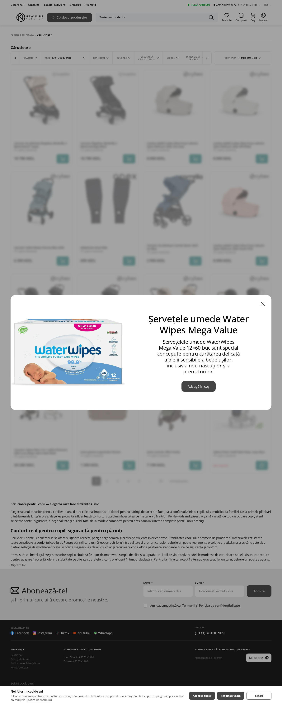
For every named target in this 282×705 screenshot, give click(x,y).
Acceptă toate (202, 696)
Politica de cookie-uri (39, 700)
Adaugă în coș (198, 386)
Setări (259, 696)
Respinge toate (231, 696)
